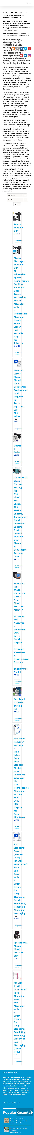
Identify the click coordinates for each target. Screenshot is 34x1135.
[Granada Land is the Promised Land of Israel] (6, 1120)
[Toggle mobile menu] (30, 3)
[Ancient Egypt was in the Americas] (6, 1129)
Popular (9, 1112)
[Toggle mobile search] (27, 3)
